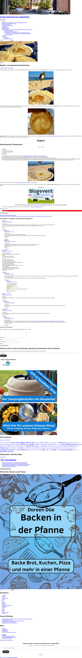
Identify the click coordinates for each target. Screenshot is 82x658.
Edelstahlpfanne (25, 156)
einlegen (69, 442)
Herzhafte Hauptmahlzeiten (7, 605)
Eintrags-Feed (4, 629)
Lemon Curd (27, 182)
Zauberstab (14, 215)
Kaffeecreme (18, 182)
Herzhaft (68, 444)
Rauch (43, 447)
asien (5, 442)
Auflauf (12, 442)
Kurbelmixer (34, 155)
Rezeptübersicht (57, 447)
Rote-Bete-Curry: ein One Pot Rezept (8, 621)
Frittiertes (18, 444)
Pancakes (53, 136)
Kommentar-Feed (5, 630)
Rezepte (3, 21)
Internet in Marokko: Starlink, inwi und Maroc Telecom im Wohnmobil (14, 462)
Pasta (18, 447)
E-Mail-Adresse (3, 341)
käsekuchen (37, 446)
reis (45, 447)
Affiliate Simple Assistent (11, 632)
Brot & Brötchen (5, 598)
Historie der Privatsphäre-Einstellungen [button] (9, 637)
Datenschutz (4, 36)
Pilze (27, 447)
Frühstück (2, 62)
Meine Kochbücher (5, 28)
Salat (67, 447)
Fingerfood (2, 444)
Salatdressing (71, 447)
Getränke (41, 444)
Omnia (2, 447)
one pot (7, 447)
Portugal (33, 447)
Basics (33, 442)
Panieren (14, 447)
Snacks (18, 449)
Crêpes (58, 136)
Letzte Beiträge (10, 460)
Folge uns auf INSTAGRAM (5, 439)
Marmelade (23, 182)
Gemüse (31, 444)
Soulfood (23, 449)
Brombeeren (42, 442)
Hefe (4, 215)
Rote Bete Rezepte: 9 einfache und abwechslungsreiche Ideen (13, 620)
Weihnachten (63, 449)
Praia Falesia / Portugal (35, 206)
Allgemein (1, 442)
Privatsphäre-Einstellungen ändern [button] (8, 636)
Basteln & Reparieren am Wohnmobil (8, 466)
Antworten (4, 229)
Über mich (4, 35)
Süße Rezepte (4, 26)
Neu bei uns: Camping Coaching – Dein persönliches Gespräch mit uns (14, 463)
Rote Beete (64, 447)
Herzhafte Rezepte (5, 27)
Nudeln (65, 446)
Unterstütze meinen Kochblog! (7, 38)
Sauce (74, 447)
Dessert (61, 442)
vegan (54, 449)
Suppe (40, 449)
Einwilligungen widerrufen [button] (7, 638)
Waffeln (50, 136)
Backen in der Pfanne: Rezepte (7, 25)
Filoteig (78, 442)
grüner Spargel (59, 444)
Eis (71, 442)
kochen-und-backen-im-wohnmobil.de (14, 17)
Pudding (37, 447)
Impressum (6, 37)
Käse (33, 446)
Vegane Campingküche (6, 24)
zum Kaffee (3, 451)
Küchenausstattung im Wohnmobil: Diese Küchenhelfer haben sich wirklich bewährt (17, 29)
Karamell (5, 446)
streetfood (37, 449)
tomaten (50, 449)
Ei (66, 442)
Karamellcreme (34, 182)
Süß (11, 215)
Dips (65, 442)
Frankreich (13, 444)
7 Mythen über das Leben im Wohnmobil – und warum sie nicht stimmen (15, 465)
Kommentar (2, 337)
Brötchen (49, 442)
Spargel (31, 449)
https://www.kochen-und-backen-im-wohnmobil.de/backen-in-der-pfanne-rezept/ (50, 321)
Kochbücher (4, 606)
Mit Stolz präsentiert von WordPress (6, 640)
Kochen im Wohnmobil (8, 30)
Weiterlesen (41, 654)
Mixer (28, 155)
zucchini (77, 449)
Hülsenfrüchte (74, 444)
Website (1, 343)
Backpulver (28, 442)
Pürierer (30, 155)
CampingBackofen (53, 442)
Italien (79, 444)
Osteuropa (10, 447)
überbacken (10, 451)
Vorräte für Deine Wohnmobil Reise (10, 31)
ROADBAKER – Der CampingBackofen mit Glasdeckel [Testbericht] (16, 32)
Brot (46, 442)
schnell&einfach (4, 449)
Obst (72, 446)
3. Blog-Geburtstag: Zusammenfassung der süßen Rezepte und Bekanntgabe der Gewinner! (33, 216)
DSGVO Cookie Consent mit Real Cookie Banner (9, 657)
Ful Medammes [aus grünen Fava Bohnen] (9, 622)
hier (6, 208)
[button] (5, 210)
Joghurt (1, 446)
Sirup (15, 449)
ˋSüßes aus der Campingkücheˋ (41, 204)
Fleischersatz (7, 444)
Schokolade (11, 449)
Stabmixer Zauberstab (8, 34)
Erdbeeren (74, 442)
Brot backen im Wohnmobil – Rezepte (9, 23)
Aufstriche (17, 442)
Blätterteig (37, 442)
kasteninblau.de (2, 457)
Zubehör (74, 449)
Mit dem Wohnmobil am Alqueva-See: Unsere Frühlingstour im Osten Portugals (16, 464)
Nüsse (69, 446)
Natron (61, 446)
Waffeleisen (58, 449)
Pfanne (9, 215)
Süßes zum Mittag (5, 612)
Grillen (55, 444)
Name (1, 339)
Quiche (40, 447)
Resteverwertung (50, 447)
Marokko (6, 215)
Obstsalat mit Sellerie (7, 216)
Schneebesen (43, 155)
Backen (22, 442)
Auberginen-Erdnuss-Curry (7, 619)
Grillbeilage (50, 444)
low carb (44, 446)
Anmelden (4, 628)
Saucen (3, 609)
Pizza (30, 447)
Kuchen (28, 446)
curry (57, 442)
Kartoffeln (10, 446)
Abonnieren (3, 355)
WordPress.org (4, 631)
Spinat (33, 449)
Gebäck (27, 444)
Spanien (27, 449)
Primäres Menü (2, 19)
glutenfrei (46, 444)
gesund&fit (37, 444)
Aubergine (8, 442)
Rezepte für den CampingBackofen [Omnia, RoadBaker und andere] (14, 22)
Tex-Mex (47, 449)
